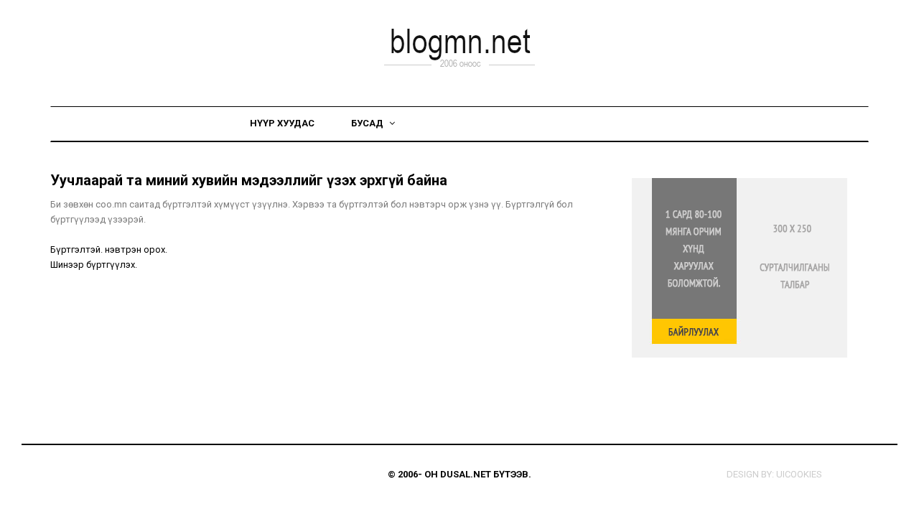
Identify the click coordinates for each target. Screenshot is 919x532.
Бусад (368, 123)
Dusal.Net (465, 474)
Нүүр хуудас (282, 123)
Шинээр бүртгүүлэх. (93, 264)
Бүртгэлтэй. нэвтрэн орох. (108, 249)
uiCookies (799, 474)
